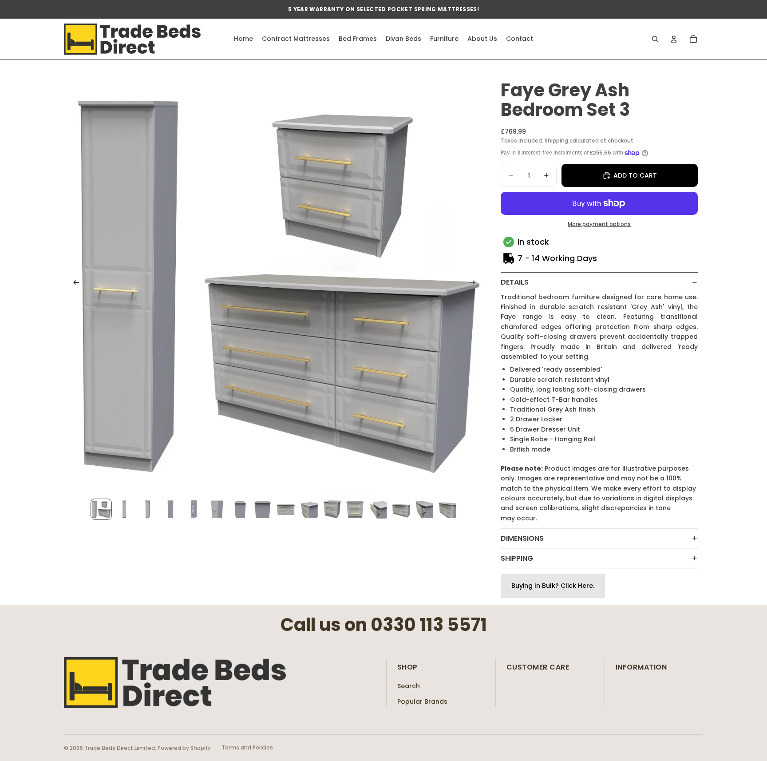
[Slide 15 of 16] (424, 509)
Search (408, 686)
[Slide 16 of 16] (447, 509)
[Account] (674, 39)
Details (515, 282)
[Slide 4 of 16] (170, 509)
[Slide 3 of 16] (147, 509)
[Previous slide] (73, 283)
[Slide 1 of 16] (101, 509)
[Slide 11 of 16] (332, 509)
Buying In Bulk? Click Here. (552, 585)
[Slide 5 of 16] (193, 509)
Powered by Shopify (184, 748)
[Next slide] (475, 283)
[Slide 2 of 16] (124, 509)
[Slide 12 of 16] (355, 509)
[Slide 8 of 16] (263, 509)
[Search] (655, 39)
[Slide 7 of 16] (239, 509)
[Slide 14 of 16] (401, 509)
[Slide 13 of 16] (378, 509)
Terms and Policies (247, 747)
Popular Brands (422, 701)
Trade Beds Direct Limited (119, 748)
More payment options (599, 224)
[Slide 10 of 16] (309, 509)
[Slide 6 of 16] (216, 509)
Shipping (517, 558)
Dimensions (522, 538)
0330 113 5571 (429, 624)
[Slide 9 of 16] (286, 509)
